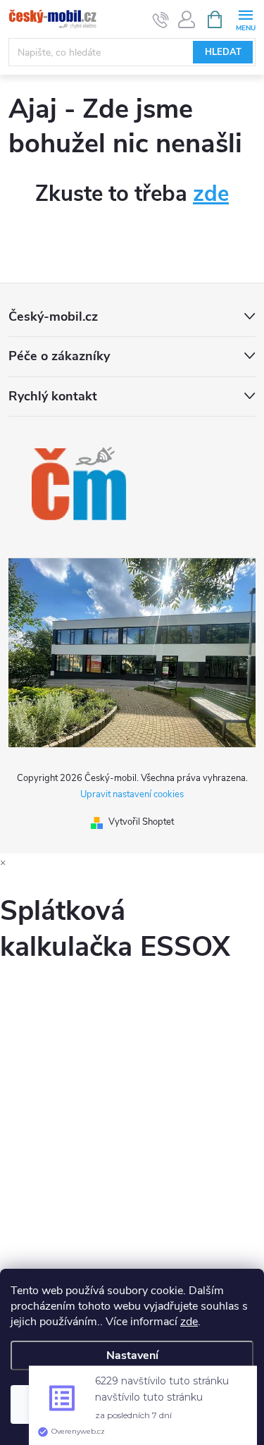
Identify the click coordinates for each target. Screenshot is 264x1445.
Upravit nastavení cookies (132, 794)
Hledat (223, 52)
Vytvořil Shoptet (141, 822)
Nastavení (132, 1355)
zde (189, 1321)
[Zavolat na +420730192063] (161, 20)
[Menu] (245, 18)
